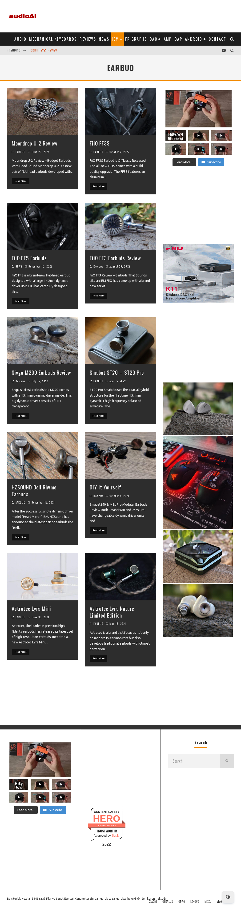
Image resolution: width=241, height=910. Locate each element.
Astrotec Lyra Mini (31, 608)
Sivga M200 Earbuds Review (41, 372)
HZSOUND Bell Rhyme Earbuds (34, 490)
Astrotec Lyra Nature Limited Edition (112, 612)
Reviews (88, 39)
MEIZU (208, 901)
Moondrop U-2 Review (34, 143)
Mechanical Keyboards (53, 39)
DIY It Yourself (105, 487)
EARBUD (20, 152)
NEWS (19, 266)
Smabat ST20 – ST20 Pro (117, 372)
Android (193, 39)
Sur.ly (116, 835)
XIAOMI (153, 901)
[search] (227, 761)
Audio (20, 39)
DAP (178, 39)
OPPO (181, 901)
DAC (153, 39)
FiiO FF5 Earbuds (29, 258)
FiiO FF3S (100, 143)
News (104, 39)
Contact (217, 39)
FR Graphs (136, 39)
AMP (168, 39)
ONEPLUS (167, 901)
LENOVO (194, 901)
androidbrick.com (106, 825)
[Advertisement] (148, 15)
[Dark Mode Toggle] (228, 897)
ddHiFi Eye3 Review (44, 50)
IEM (115, 39)
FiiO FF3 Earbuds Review (115, 258)
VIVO (219, 901)
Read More (21, 181)
